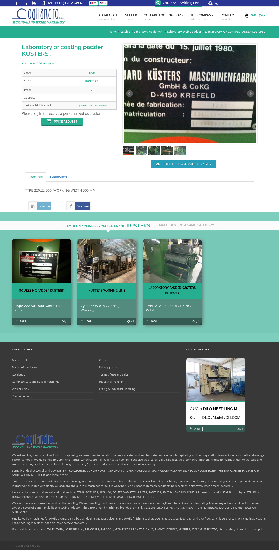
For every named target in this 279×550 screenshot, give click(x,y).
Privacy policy (108, 367)
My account (19, 360)
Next (250, 93)
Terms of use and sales (113, 374)
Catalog (125, 32)
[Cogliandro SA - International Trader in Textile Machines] (39, 16)
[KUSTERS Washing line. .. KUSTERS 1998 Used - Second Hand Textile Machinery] (106, 261)
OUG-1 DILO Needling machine (221, 408)
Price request (65, 121)
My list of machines (24, 367)
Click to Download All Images (186, 164)
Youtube (33, 3)
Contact (104, 360)
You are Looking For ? (182, 2)
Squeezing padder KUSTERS (41, 290)
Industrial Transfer (111, 382)
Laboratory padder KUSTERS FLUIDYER (172, 290)
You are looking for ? (25, 396)
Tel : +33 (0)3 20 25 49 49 (65, 3)
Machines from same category (186, 225)
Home (113, 32)
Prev (129, 93)
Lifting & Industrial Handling (117, 389)
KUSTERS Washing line (106, 290)
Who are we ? (20, 389)
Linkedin (25, 3)
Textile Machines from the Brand (107, 225)
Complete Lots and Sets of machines (35, 382)
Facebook (16, 3)
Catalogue (18, 374)
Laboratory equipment (148, 32)
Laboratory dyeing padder (184, 32)
